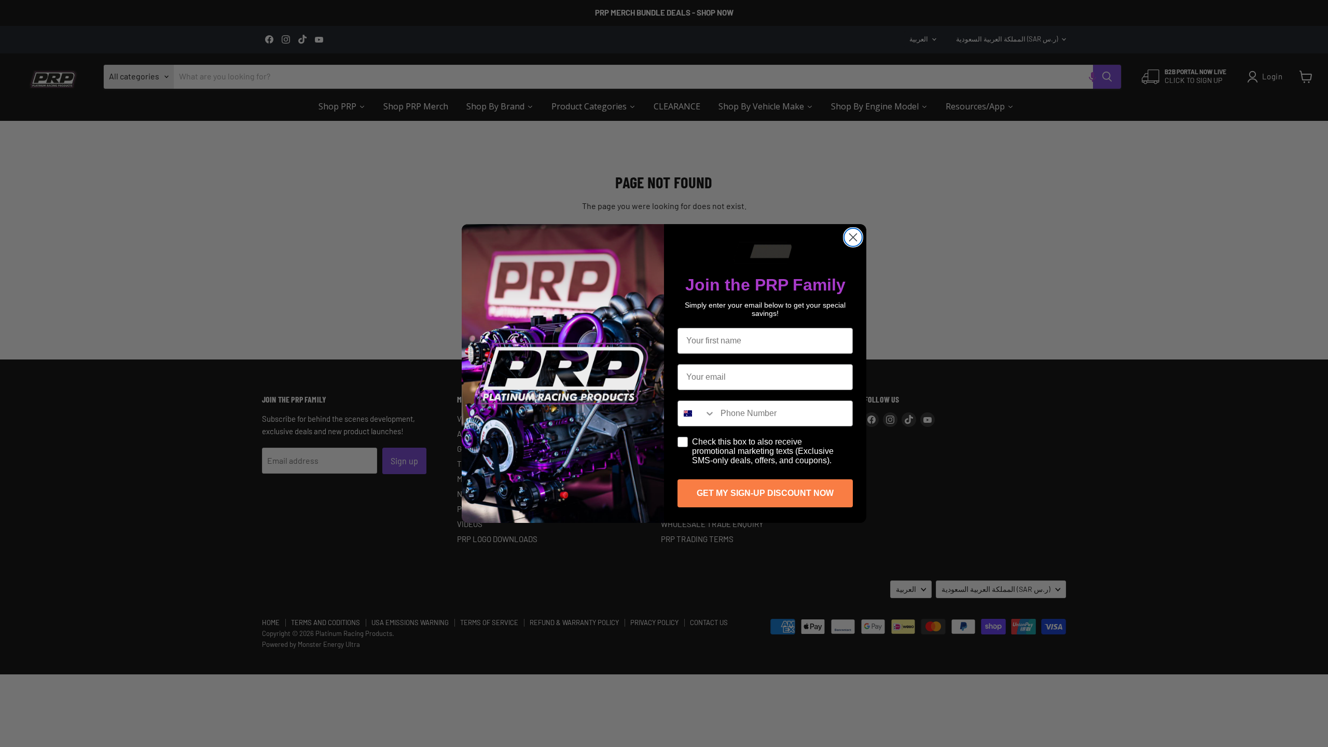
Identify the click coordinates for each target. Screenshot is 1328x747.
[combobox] (696, 413)
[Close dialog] (853, 237)
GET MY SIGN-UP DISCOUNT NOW (765, 493)
